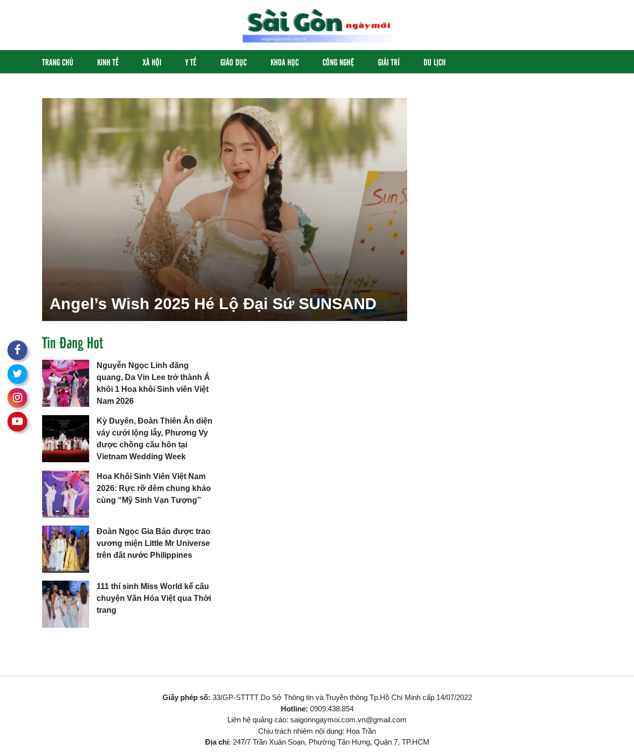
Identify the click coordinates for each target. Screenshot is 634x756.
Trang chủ (57, 61)
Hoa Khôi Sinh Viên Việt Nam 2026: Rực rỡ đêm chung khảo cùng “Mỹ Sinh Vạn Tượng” (154, 488)
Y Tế (191, 61)
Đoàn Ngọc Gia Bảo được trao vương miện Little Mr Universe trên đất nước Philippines (154, 543)
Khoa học (284, 61)
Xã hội (152, 61)
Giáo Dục (233, 61)
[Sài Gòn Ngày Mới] (317, 24)
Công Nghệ (338, 61)
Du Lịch (434, 61)
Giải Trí (389, 61)
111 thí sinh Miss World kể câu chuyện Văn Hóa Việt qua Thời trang (154, 598)
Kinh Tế (108, 61)
